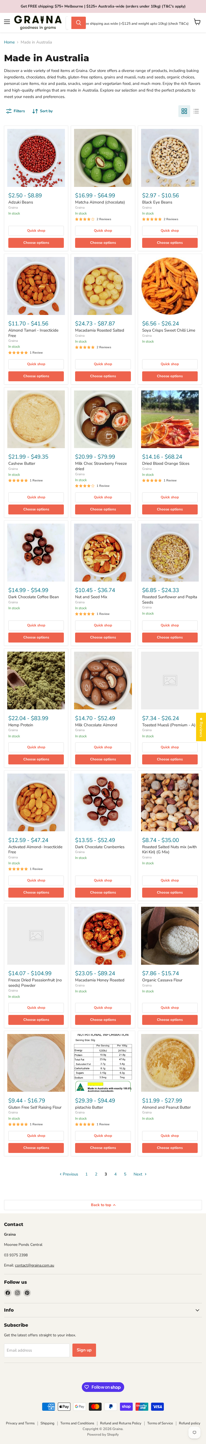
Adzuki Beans (20, 202)
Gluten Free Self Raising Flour (34, 1107)
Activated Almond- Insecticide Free (35, 849)
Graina (13, 207)
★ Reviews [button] (201, 727)
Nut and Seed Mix (91, 597)
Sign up (84, 1350)
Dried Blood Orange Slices (165, 463)
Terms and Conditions (77, 1423)
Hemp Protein (20, 725)
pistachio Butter (89, 1107)
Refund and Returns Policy (120, 1423)
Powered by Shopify (103, 1434)
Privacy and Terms (20, 1423)
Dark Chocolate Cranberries (99, 847)
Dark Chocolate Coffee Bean (33, 597)
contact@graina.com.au (34, 1265)
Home (9, 42)
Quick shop (36, 230)
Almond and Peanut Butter (166, 1107)
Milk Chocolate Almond (96, 725)
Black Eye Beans (157, 202)
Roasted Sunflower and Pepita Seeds (169, 599)
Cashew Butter (21, 463)
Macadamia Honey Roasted (99, 980)
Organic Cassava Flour (162, 980)
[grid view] (184, 111)
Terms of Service (160, 1423)
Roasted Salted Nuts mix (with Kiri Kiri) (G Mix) (169, 849)
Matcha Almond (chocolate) (100, 202)
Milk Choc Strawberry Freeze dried (101, 466)
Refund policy (189, 1423)
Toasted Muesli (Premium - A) (169, 725)
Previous (70, 1174)
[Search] (78, 23)
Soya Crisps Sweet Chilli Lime (168, 330)
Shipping (47, 1423)
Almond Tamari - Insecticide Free (33, 333)
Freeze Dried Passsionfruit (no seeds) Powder (35, 982)
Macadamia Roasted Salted (99, 330)
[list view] (196, 111)
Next (138, 1174)
